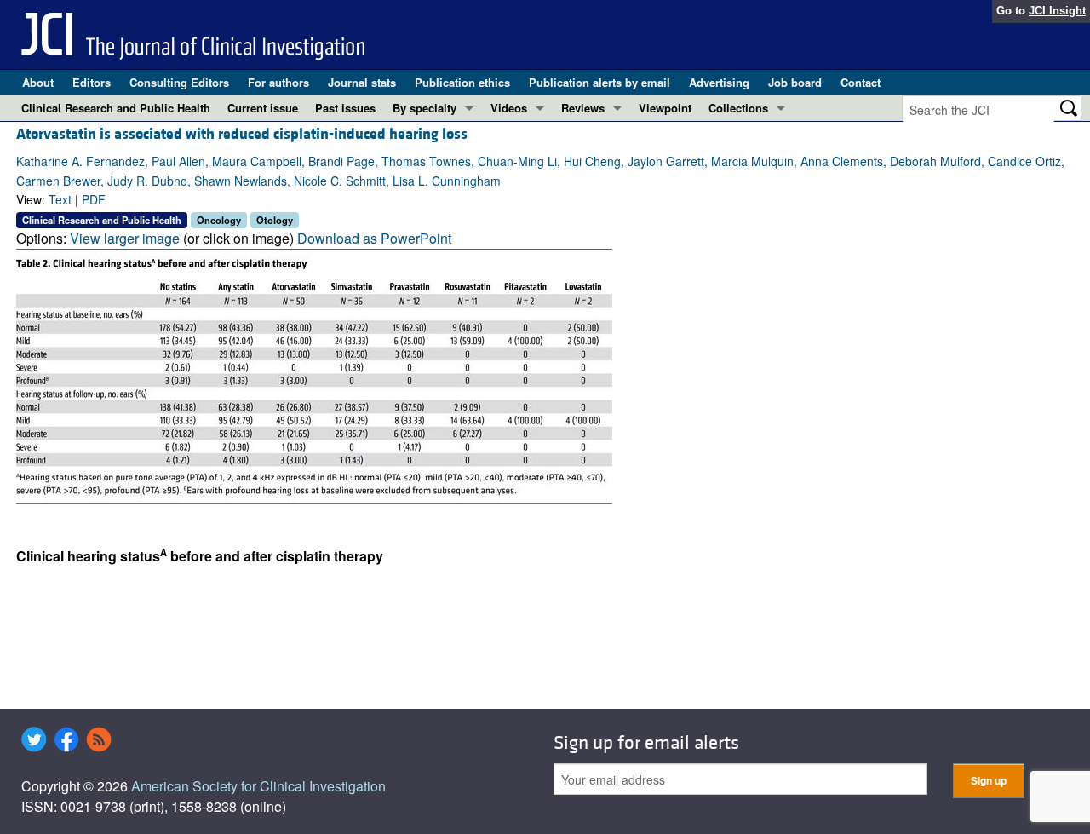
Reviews (583, 108)
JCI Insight (1057, 10)
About (38, 82)
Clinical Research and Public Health (115, 108)
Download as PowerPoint (374, 238)
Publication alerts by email (599, 82)
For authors (278, 82)
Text (60, 199)
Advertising (719, 82)
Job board (795, 82)
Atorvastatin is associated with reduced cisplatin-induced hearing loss (242, 134)
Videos (508, 108)
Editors (91, 82)
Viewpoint (665, 108)
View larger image (125, 238)
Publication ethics (462, 82)
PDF (94, 199)
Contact (860, 82)
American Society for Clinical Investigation (258, 786)
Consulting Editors (179, 82)
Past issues (345, 108)
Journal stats (362, 82)
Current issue (262, 108)
